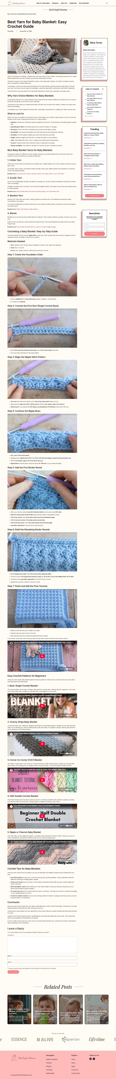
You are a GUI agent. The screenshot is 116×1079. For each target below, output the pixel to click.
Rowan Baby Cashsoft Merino (25, 227)
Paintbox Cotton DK (37, 173)
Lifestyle (64, 3)
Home (8, 14)
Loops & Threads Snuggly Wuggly (45, 227)
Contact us (74, 1070)
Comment (10, 935)
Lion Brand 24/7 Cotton (24, 173)
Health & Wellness (43, 3)
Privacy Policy (75, 1073)
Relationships (84, 3)
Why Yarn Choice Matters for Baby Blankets (95, 95)
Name (9, 955)
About (73, 1063)
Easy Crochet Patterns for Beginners (94, 108)
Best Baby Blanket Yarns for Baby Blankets (94, 99)
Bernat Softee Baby (22, 191)
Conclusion (90, 116)
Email (9, 962)
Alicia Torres (96, 43)
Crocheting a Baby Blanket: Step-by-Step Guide (94, 104)
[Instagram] (94, 1059)
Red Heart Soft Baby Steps (37, 191)
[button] (103, 89)
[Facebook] (90, 1059)
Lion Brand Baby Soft (52, 191)
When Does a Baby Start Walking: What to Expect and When (18, 1011)
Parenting (73, 3)
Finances (55, 3)
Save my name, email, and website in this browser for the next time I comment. (32, 968)
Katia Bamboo (34, 209)
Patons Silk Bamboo (23, 209)
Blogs (73, 1066)
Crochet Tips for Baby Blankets (93, 112)
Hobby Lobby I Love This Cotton (54, 173)
